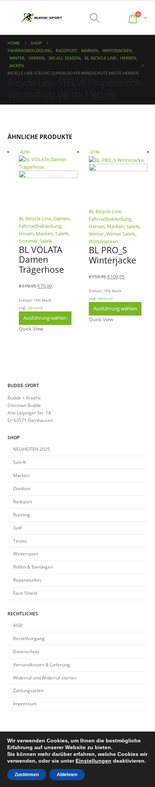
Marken (44, 233)
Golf (17, 528)
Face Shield (25, 593)
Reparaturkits (27, 580)
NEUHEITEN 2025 (31, 449)
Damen (61, 218)
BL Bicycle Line (35, 218)
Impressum (25, 703)
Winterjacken (103, 241)
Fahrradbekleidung (40, 226)
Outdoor (21, 488)
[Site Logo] (41, 18)
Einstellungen (93, 761)
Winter (96, 233)
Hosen (26, 233)
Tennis (20, 541)
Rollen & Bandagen (33, 567)
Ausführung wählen (45, 317)
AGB (18, 625)
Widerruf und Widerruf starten (44, 678)
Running (21, 515)
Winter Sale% (120, 233)
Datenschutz (26, 651)
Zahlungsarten (28, 690)
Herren (97, 226)
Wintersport (25, 554)
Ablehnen (67, 774)
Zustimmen (27, 774)
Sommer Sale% (35, 241)
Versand (35, 307)
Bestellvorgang (29, 638)
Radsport (22, 501)
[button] (14, 18)
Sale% (61, 233)
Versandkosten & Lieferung (41, 664)
